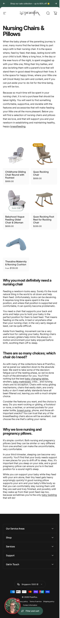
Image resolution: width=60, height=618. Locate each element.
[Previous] (4, 3)
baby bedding (49, 494)
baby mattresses (22, 381)
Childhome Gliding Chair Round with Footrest (15, 174)
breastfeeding (17, 126)
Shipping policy (47, 616)
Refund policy (10, 616)
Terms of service (34, 616)
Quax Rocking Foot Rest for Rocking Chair (43, 219)
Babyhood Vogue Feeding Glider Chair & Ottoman (14, 219)
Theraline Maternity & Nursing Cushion (16, 263)
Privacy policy (21, 616)
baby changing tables (36, 378)
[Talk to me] (12, 606)
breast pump (24, 410)
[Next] (56, 3)
